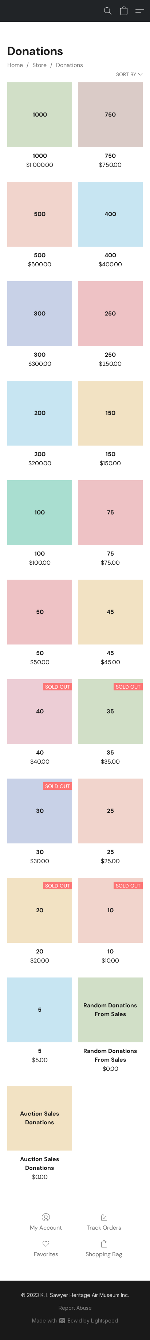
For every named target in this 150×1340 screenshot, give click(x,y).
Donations (69, 65)
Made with (75, 1320)
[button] (107, 11)
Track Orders (104, 1227)
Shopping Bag (104, 1254)
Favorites (46, 1254)
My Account (46, 1227)
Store (39, 65)
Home (15, 65)
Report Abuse (75, 1308)
